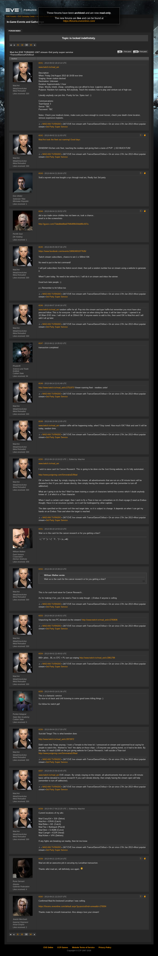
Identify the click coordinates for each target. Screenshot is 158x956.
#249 (41, 421)
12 (22, 45)
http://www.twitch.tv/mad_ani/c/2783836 (99, 620)
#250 (41, 459)
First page (11, 45)
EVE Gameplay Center (26, 16)
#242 (41, 135)
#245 (41, 247)
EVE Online (48, 947)
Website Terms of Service (83, 947)
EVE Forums (11, 16)
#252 (41, 569)
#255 (41, 691)
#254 (41, 654)
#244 (41, 211)
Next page (34, 45)
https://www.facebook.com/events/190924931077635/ (62, 251)
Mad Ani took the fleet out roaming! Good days (59, 139)
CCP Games (62, 947)
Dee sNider (17, 196)
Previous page (14, 45)
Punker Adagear (19, 714)
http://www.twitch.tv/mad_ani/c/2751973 (57, 387)
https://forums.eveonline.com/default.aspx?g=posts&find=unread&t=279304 (72, 906)
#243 (41, 173)
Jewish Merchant (20, 919)
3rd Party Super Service (57, 127)
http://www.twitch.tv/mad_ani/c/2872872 (56, 739)
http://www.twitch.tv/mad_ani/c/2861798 (97, 658)
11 (18, 45)
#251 (41, 529)
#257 (41, 771)
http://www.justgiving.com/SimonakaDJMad (58, 475)
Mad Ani (16, 86)
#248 (41, 383)
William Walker (19, 552)
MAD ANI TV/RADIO (51, 124)
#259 (41, 859)
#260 (41, 897)
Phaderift (16, 366)
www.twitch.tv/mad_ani (49, 67)
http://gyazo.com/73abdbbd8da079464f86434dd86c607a (63, 224)
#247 (41, 343)
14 (31, 45)
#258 (41, 809)
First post (143, 51)
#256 (41, 729)
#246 (41, 305)
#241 (41, 63)
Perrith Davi (18, 234)
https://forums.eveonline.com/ (79, 21)
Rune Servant (18, 881)
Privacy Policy (105, 947)
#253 (41, 616)
